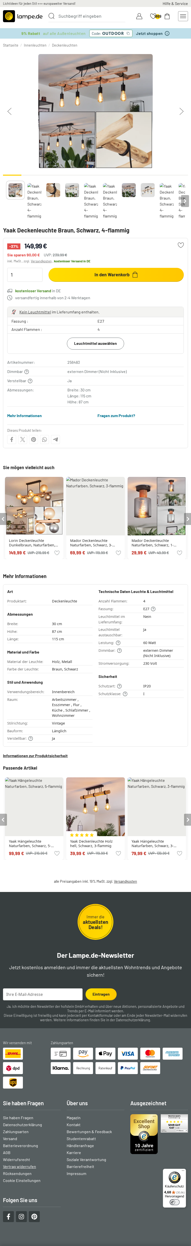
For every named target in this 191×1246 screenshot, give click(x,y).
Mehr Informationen (24, 415)
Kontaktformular (100, 1015)
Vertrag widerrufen (19, 1166)
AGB (6, 1152)
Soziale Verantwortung (86, 1159)
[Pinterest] (33, 439)
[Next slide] (185, 201)
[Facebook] (11, 439)
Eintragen (101, 994)
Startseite (10, 45)
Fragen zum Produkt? (116, 415)
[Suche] (51, 16)
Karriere (74, 1152)
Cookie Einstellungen (22, 1180)
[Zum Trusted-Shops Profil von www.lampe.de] (159, 1134)
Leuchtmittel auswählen (95, 343)
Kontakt (74, 1124)
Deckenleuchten (64, 45)
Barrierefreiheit (80, 1166)
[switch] (175, 1202)
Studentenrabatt (81, 1138)
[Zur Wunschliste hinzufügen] (181, 245)
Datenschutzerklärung (133, 1020)
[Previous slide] (6, 201)
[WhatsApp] (44, 439)
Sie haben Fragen (18, 1117)
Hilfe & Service (175, 3)
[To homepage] (23, 16)
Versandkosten (41, 261)
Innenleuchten (35, 45)
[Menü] (183, 1172)
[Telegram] (55, 439)
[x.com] (22, 439)
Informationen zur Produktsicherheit (35, 755)
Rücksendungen (17, 1173)
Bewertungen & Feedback (89, 1131)
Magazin (74, 1117)
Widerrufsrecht (16, 1159)
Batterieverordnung (20, 1145)
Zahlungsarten (16, 1131)
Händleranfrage (80, 1145)
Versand (10, 1138)
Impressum (76, 1173)
